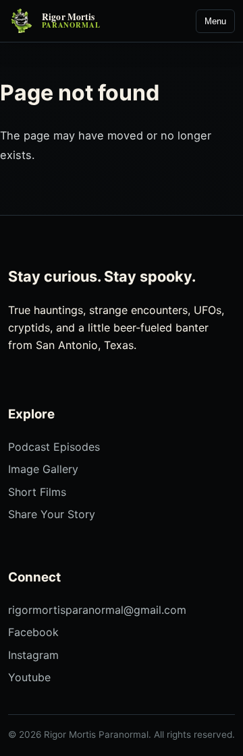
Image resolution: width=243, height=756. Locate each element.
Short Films (37, 492)
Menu (215, 21)
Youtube (29, 677)
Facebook (33, 632)
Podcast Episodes (54, 446)
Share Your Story (51, 514)
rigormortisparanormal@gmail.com (97, 610)
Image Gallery (43, 469)
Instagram (33, 655)
